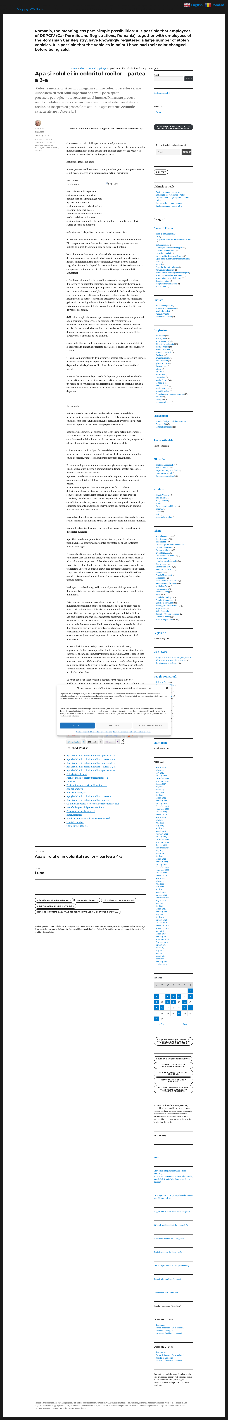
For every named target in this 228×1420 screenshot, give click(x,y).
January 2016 (161, 945)
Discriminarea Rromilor (166, 250)
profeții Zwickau (162, 391)
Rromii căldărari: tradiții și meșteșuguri (172, 273)
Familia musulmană (164, 570)
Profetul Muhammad (164, 600)
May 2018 (160, 931)
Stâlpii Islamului (162, 611)
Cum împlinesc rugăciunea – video (170, 195)
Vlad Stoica (39, 128)
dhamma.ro (160, 1325)
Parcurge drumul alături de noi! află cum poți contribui (173, 127)
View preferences (150, 725)
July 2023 (159, 851)
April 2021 (160, 906)
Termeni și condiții (87, 900)
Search (156, 75)
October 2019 (161, 923)
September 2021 (162, 898)
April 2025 (160, 795)
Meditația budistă (163, 311)
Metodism (160, 383)
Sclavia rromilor (162, 281)
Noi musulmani (162, 589)
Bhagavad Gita (162, 501)
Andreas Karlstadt (163, 341)
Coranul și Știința (97, 68)
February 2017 (162, 937)
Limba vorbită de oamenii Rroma (169, 256)
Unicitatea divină (163, 617)
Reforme (159, 397)
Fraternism (161, 415)
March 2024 (161, 831)
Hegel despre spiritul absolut (168, 470)
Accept (77, 725)
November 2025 (162, 781)
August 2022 (161, 878)
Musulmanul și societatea (166, 581)
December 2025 (162, 778)
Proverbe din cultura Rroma (167, 267)
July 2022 (159, 881)
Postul (158, 594)
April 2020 (160, 917)
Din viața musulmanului (166, 561)
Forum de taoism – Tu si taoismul (170, 1328)
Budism (158, 300)
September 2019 (162, 925)
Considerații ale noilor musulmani (170, 545)
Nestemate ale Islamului (166, 583)
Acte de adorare (162, 539)
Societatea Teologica (164, 1330)
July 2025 (159, 787)
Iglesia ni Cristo (162, 363)
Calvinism (160, 355)
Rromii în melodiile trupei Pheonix (170, 275)
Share (156, 1157)
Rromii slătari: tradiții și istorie (168, 278)
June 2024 (160, 823)
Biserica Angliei (162, 347)
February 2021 (162, 912)
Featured (159, 572)
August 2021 (161, 900)
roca (37, 150)
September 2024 (162, 814)
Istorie (158, 369)
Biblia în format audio (165, 344)
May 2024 (160, 826)
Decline (114, 725)
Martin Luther (162, 380)
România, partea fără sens (166, 663)
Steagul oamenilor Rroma (166, 284)
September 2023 (162, 848)
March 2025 (161, 798)
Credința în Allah (163, 553)
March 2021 (161, 909)
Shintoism (160, 742)
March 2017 (161, 934)
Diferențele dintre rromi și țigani (169, 248)
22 (190, 1007)
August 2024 (161, 817)
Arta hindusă (161, 498)
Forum (158, 112)
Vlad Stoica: (161, 652)
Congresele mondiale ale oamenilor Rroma (173, 239)
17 (162, 1007)
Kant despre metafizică (165, 476)
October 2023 (161, 845)
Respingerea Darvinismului (167, 606)
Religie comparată (165, 676)
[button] (167, 688)
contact (161, 172)
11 (167, 1002)
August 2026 (161, 767)
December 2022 (162, 867)
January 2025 (161, 803)
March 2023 (161, 859)
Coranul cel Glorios (164, 547)
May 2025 (160, 792)
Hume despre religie (164, 473)
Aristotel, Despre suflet (165, 465)
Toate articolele (163, 440)
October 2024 (161, 812)
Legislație (160, 633)
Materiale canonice (164, 427)
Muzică (159, 264)
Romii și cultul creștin (165, 270)
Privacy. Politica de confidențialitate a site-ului (132, 732)
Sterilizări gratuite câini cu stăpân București (172, 1265)
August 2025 (161, 784)
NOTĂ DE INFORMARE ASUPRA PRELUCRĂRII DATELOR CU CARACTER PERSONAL (173, 1089)
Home (73, 68)
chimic (51, 142)
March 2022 (161, 892)
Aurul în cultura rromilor (166, 234)
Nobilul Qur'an (162, 586)
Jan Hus (159, 372)
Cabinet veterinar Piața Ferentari (167, 1279)
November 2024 (162, 809)
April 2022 (160, 889)
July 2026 (160, 770)
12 (173, 1002)
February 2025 (162, 801)
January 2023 (161, 864)
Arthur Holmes (162, 468)
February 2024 (162, 834)
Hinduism (160, 489)
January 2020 (161, 920)
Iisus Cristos (161, 366)
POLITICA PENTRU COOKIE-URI (119, 900)
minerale (46, 148)
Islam (82, 68)
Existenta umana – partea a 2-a (169, 206)
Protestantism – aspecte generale (170, 394)
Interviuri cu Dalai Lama (166, 308)
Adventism (160, 336)
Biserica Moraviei (163, 350)
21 (185, 1007)
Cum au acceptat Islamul (166, 556)
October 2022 (161, 873)
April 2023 (160, 856)
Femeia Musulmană (164, 575)
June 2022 (160, 884)
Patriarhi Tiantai (162, 314)
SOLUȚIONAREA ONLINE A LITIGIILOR (55, 906)
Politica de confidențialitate (54, 900)
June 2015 (160, 948)
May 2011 (159, 953)
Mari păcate (160, 578)
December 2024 (162, 806)
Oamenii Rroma (164, 228)
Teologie (159, 399)
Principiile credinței (164, 597)
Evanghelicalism (163, 358)
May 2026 (160, 773)
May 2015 (160, 950)
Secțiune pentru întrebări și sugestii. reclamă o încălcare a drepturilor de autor (173, 1041)
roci (40, 150)
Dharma (159, 509)
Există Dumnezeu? (163, 567)
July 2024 (159, 820)
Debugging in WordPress (30, 9)
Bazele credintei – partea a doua (169, 203)
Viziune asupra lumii (164, 619)
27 (179, 1013)
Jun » (185, 1024)
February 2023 (162, 862)
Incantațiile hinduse (164, 517)
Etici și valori (161, 564)
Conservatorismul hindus (166, 506)
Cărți (158, 237)
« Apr (161, 1024)
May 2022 (160, 887)
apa (36, 139)
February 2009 (162, 961)
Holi (157, 514)
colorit (37, 145)
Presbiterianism (162, 388)
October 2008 (161, 964)
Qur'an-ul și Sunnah (164, 603)
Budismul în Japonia (164, 306)
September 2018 (162, 928)
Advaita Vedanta (162, 495)
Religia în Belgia (162, 682)
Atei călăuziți (161, 542)
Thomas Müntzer (163, 402)
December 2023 (162, 839)
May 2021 (160, 903)
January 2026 (161, 776)
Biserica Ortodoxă (163, 352)
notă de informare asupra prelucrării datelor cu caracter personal (77, 912)
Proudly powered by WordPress (73, 1408)
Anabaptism (161, 338)
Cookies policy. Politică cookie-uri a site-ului (94, 732)
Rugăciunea (160, 608)
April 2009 (160, 959)
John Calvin (160, 374)
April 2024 (160, 828)
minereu (54, 148)
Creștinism (161, 330)
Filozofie (159, 459)
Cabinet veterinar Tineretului (166, 1292)
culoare (38, 148)
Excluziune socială (163, 253)
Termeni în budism (164, 317)
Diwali (158, 512)
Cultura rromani (162, 245)
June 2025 (160, 789)
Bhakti (158, 503)
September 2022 (162, 875)
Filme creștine (162, 361)
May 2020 (160, 914)
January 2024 (161, 837)
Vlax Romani (161, 287)
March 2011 (160, 956)
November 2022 (162, 870)
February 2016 (162, 942)
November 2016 (162, 939)
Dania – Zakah (162, 558)
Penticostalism (162, 386)
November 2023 (162, 842)
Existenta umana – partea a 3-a (169, 192)
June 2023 (160, 853)
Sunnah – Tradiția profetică (167, 614)
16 (156, 1007)
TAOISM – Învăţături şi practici (169, 1333)
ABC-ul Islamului (163, 536)
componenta (46, 145)
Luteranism (160, 377)
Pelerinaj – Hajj (162, 592)
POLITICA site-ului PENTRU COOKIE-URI (173, 1073)
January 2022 (161, 895)
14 (185, 1002)
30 (156, 1019)
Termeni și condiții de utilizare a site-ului (173, 1065)
